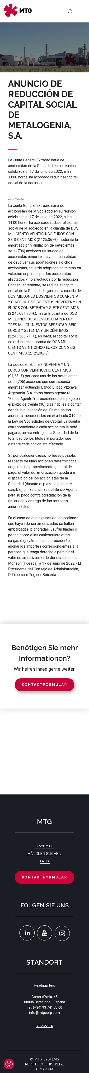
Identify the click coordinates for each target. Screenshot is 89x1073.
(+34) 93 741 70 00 (47, 1007)
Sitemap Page (45, 1069)
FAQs (44, 861)
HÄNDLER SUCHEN (44, 853)
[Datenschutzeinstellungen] (9, 1064)
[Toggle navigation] (81, 12)
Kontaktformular (44, 877)
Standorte (45, 1025)
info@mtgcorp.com (44, 1013)
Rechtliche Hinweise (44, 1064)
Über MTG (44, 846)
